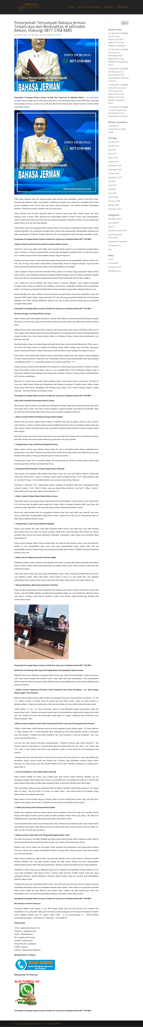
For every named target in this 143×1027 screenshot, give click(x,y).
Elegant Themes (32, 1023)
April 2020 (112, 193)
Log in (110, 259)
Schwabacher (82, 344)
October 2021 (113, 146)
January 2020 (113, 205)
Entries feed (113, 263)
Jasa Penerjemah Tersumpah (50, 35)
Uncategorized (114, 245)
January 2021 (113, 161)
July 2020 (112, 181)
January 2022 (113, 142)
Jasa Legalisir (113, 222)
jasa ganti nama (114, 219)
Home (71, 7)
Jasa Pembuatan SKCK (117, 230)
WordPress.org (114, 271)
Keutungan (108, 7)
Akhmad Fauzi (21, 35)
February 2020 (114, 201)
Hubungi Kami (122, 7)
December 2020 (114, 165)
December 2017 (114, 209)
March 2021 (113, 157)
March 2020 (113, 197)
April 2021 (112, 154)
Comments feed (114, 267)
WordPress (56, 1023)
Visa (110, 249)
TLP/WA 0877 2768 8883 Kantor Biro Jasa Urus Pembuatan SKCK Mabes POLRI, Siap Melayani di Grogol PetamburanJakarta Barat (118, 94)
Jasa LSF (111, 226)
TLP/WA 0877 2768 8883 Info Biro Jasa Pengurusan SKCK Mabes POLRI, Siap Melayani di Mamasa (118, 39)
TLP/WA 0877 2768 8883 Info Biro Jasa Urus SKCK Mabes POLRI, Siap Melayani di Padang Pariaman (118, 74)
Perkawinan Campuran (117, 241)
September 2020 (115, 177)
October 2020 (113, 173)
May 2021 (112, 150)
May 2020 (112, 189)
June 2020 (112, 185)
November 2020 (115, 169)
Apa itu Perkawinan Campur (89, 7)
